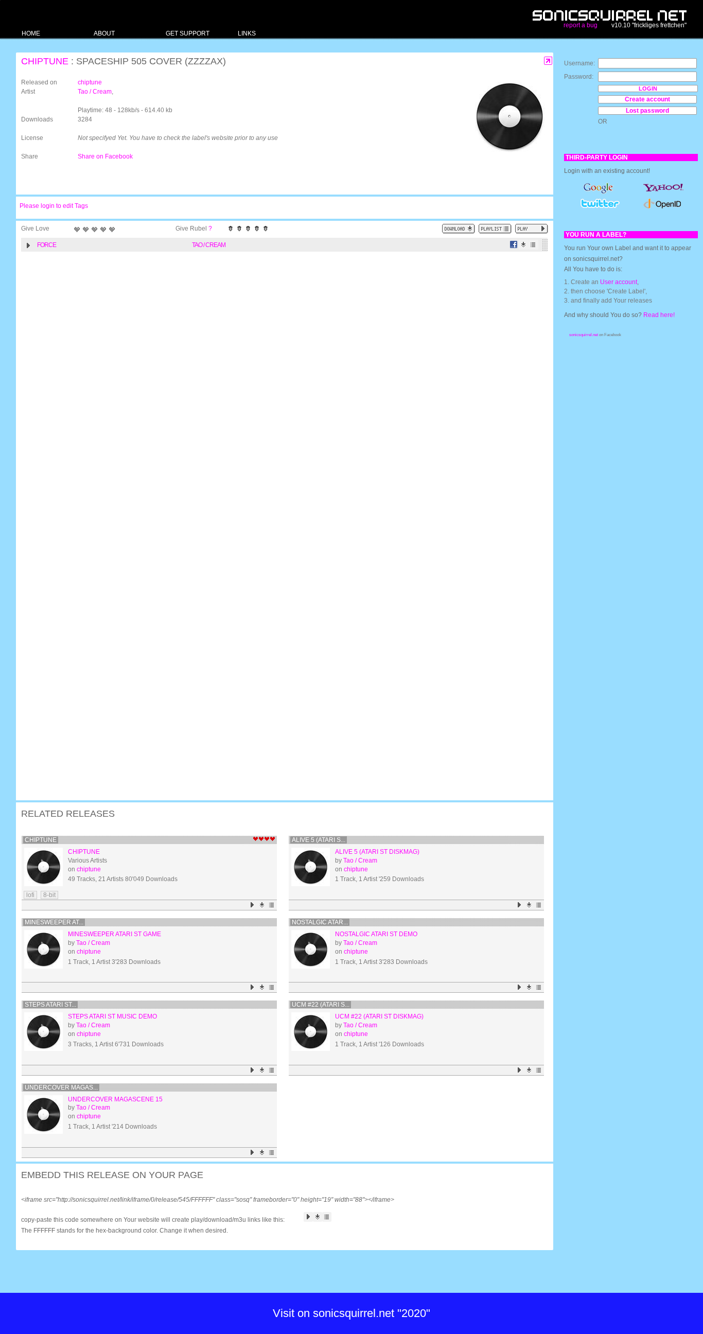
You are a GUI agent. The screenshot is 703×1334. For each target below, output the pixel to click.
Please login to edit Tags (54, 205)
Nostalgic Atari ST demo (376, 934)
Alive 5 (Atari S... (318, 840)
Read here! (659, 315)
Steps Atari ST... (50, 1004)
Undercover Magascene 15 (115, 1099)
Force (46, 245)
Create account (647, 99)
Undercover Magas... (61, 1087)
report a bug (580, 25)
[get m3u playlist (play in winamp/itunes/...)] (495, 229)
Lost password (647, 110)
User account (618, 282)
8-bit (49, 895)
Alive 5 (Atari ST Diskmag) (377, 851)
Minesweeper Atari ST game (114, 934)
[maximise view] (548, 61)
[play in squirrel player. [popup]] (531, 229)
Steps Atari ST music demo (112, 1016)
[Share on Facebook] (514, 245)
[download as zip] (458, 229)
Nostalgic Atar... (320, 922)
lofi (30, 895)
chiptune (44, 61)
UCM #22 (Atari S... (320, 1004)
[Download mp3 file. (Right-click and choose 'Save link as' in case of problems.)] (524, 245)
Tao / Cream (95, 91)
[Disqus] (279, 390)
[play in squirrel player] (43, 867)
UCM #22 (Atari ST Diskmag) (379, 1016)
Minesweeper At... (54, 922)
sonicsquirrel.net (583, 334)
